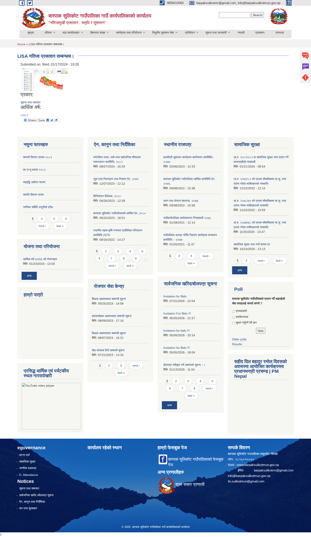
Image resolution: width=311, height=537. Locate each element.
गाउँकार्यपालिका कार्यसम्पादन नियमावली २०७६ (187, 218)
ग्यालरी (241, 32)
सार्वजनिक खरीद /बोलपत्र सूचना (36, 495)
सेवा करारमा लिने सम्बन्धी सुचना (108, 350)
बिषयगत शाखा (97, 32)
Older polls (239, 339)
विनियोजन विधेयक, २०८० (107, 196)
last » (60, 226)
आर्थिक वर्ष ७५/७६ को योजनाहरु (40, 259)
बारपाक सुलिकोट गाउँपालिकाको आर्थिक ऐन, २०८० (119, 213)
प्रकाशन (259, 32)
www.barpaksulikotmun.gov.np (258, 465)
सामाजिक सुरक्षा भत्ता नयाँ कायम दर (252, 244)
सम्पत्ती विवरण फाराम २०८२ (37, 157)
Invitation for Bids (174, 296)
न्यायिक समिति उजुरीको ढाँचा (38, 207)
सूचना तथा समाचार (30, 102)
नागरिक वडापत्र (27, 468)
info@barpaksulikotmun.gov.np (249, 476)
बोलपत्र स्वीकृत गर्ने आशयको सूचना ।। (184, 365)
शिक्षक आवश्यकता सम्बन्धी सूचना (109, 299)
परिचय (48, 32)
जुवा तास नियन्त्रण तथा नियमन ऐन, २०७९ (116, 179)
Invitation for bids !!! (176, 330)
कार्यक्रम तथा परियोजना (129, 32)
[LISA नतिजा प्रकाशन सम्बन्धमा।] (45, 79)
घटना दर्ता (24, 455)
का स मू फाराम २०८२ (34, 169)
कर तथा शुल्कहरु (28, 508)
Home (21, 44)
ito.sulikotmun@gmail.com (246, 481)
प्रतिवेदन (190, 32)
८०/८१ (24, 115)
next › (42, 226)
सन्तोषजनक (242, 317)
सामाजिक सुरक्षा (27, 461)
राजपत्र (279, 32)
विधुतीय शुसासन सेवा (163, 32)
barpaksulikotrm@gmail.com (274, 470)
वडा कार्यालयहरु (71, 32)
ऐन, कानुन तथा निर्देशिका (32, 501)
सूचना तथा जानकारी (216, 32)
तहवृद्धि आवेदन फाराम (34, 182)
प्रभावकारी (241, 311)
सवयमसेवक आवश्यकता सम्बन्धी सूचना (111, 316)
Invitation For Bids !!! (177, 313)
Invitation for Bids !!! (176, 347)
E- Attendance (28, 475)
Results (237, 344)
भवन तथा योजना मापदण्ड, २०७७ (180, 200)
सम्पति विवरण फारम (33, 194)
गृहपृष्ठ (30, 32)
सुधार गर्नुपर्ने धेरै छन (246, 322)
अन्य (29, 275)
